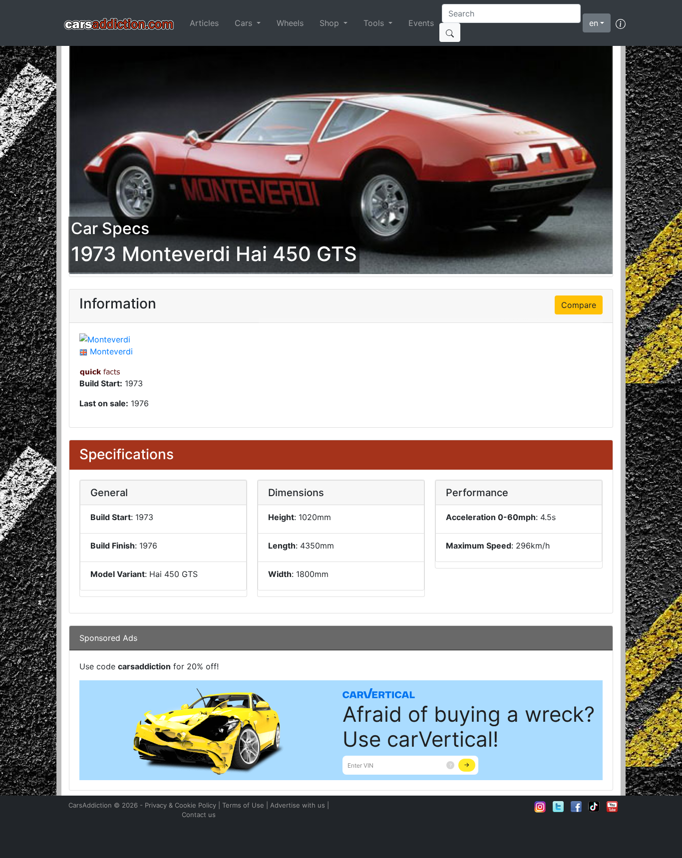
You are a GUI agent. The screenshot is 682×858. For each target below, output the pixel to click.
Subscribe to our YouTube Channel (612, 807)
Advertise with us (297, 805)
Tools (374, 23)
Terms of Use (243, 805)
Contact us (199, 815)
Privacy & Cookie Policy (180, 805)
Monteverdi (111, 351)
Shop (330, 23)
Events (421, 23)
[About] (621, 23)
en (593, 23)
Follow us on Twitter (558, 807)
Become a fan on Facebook (576, 807)
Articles (204, 23)
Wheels (290, 23)
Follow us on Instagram (540, 807)
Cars (245, 23)
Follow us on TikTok (594, 807)
